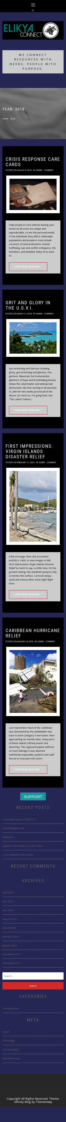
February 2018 (11, 936)
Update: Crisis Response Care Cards (23, 845)
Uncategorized (11, 1008)
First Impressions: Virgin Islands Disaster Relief (29, 451)
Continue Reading (27, 266)
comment (49, 170)
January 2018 (10, 945)
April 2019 (8, 910)
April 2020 (8, 892)
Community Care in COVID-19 (19, 819)
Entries (9, 1040)
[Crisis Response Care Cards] (33, 194)
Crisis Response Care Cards (33, 161)
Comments (11, 1049)
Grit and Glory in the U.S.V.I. (28, 305)
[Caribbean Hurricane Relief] (33, 681)
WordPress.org (11, 1058)
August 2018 (10, 918)
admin (39, 170)
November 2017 (12, 963)
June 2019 (8, 901)
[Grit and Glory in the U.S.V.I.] (33, 337)
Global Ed (8, 837)
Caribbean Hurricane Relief (33, 633)
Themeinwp (44, 1102)
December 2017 (12, 954)
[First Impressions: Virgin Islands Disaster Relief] (33, 506)
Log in (6, 1031)
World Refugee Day (13, 828)
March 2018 (9, 927)
